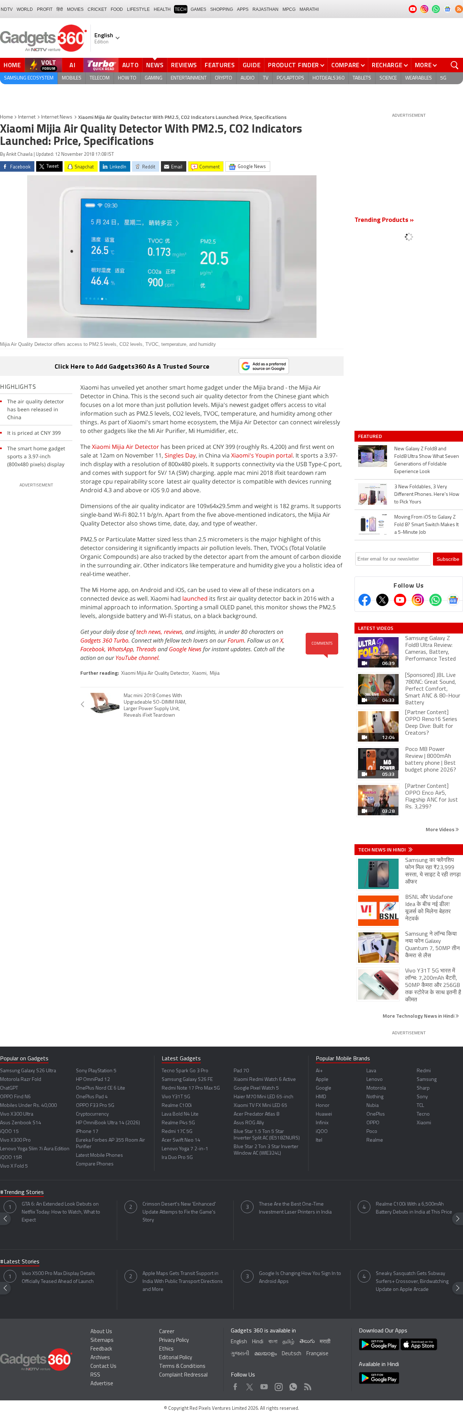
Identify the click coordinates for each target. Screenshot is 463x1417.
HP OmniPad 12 (93, 1079)
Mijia (215, 673)
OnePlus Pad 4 (92, 1097)
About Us (101, 1332)
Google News (185, 649)
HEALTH (162, 9)
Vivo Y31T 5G (176, 1097)
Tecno (423, 1114)
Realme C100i (177, 1105)
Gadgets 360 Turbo (104, 640)
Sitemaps (102, 1340)
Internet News (56, 117)
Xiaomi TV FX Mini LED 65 (260, 1105)
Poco (371, 1131)
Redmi (424, 1071)
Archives (100, 1358)
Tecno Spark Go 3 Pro (185, 1071)
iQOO (322, 1131)
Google (323, 1088)
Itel (319, 1140)
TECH (181, 9)
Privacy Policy (174, 1340)
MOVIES (75, 9)
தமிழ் (288, 1342)
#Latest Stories (19, 1262)
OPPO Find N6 (15, 1097)
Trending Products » (384, 220)
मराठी (325, 1342)
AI (72, 65)
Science (388, 78)
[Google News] (453, 600)
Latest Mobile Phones (99, 1155)
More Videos (440, 829)
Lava (371, 1071)
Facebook (92, 649)
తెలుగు (307, 1341)
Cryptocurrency (92, 1114)
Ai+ (319, 1071)
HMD (321, 1097)
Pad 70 (241, 1071)
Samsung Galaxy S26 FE (187, 1079)
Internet (26, 117)
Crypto (223, 78)
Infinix (322, 1123)
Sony (422, 1097)
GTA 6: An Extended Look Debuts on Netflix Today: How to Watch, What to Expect (61, 1212)
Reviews (184, 65)
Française (317, 1354)
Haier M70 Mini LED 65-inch (263, 1097)
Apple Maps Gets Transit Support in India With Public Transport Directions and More (183, 1281)
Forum (236, 640)
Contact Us (103, 1366)
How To (127, 78)
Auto (130, 65)
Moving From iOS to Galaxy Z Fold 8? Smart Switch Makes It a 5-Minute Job (426, 525)
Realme (374, 1140)
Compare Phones (95, 1164)
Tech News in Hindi (382, 849)
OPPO (372, 1123)
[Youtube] (400, 600)
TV (265, 78)
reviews (173, 632)
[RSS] (459, 9)
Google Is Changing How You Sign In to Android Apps (300, 1277)
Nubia (372, 1105)
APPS (243, 9)
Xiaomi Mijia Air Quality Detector (155, 673)
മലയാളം (265, 1354)
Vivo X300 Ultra (16, 1114)
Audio (248, 78)
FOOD (117, 9)
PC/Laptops (290, 78)
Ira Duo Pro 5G (177, 1157)
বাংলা (272, 1342)
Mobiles (71, 78)
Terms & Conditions (182, 1366)
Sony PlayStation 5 (96, 1071)
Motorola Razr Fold (20, 1079)
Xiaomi (199, 673)
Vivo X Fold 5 (14, 1166)
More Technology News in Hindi (419, 1015)
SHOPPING (221, 9)
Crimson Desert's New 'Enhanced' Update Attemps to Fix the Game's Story (179, 1212)
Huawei (324, 1114)
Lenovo (374, 1079)
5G (443, 78)
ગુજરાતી (240, 1354)
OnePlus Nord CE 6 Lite (100, 1088)
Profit (44, 9)
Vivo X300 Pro (15, 1140)
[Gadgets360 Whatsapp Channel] (435, 600)
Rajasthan (265, 9)
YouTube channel (136, 658)
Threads (146, 649)
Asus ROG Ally (249, 1123)
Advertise (101, 1384)
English (239, 1342)
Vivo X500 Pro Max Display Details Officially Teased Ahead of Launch (58, 1277)
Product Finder (293, 65)
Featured (370, 436)
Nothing (374, 1097)
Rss (307, 1385)
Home (12, 65)
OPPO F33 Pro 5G (95, 1105)
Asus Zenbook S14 (20, 1123)
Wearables (418, 78)
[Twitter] (382, 600)
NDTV (7, 9)
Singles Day (180, 455)
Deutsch (291, 1354)
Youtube (264, 1385)
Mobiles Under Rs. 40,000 (28, 1105)
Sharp (423, 1088)
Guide (252, 65)
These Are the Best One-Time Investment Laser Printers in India (295, 1208)
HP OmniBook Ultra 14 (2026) (108, 1123)
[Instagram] (418, 600)
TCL (420, 1105)
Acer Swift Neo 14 (181, 1140)
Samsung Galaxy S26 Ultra (28, 1071)
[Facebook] (364, 600)
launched (195, 598)
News (154, 65)
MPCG (289, 9)
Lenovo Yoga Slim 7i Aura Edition (34, 1149)
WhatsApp (120, 649)
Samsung (427, 1079)
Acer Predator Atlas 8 (256, 1114)
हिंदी (59, 9)
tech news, (150, 632)
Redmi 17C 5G (177, 1131)
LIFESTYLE (138, 9)
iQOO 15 (9, 1131)
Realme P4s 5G (178, 1123)
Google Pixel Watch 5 (256, 1088)
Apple (322, 1079)
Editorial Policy (175, 1358)
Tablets (362, 78)
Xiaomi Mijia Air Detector (125, 447)
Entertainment (189, 78)
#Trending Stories (22, 1192)
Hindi (257, 1342)
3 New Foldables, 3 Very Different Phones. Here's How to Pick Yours (426, 494)
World (25, 9)
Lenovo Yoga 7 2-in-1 (185, 1149)
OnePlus (375, 1114)
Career (166, 1332)
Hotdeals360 (328, 78)
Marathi (309, 9)
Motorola (376, 1088)
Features (220, 65)
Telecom (100, 78)
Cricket (97, 9)
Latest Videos (375, 628)
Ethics (166, 1349)
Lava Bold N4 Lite (180, 1114)
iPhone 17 (87, 1131)
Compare (345, 65)
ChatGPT (9, 1088)
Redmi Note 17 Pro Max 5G (191, 1088)
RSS (95, 1375)
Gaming (153, 78)
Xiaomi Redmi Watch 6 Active (265, 1079)
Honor (323, 1105)
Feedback (101, 1349)
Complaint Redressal (183, 1375)
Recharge (387, 65)
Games (198, 9)
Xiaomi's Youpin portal (262, 455)
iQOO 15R (11, 1157)
